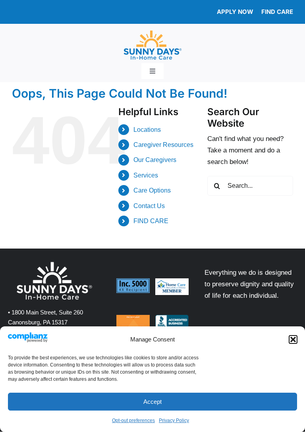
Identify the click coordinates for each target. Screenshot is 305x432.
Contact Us (149, 205)
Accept (152, 401)
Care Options (152, 190)
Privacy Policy (174, 420)
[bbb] (172, 318)
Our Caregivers (154, 159)
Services (145, 175)
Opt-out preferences (133, 420)
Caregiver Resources (163, 144)
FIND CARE (150, 221)
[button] (293, 339)
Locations (147, 129)
